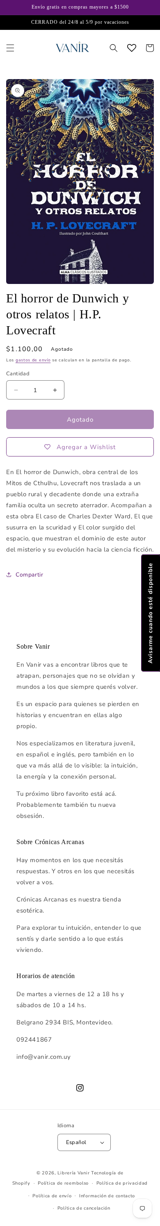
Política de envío (51, 1196)
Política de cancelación (83, 1208)
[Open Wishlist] (132, 48)
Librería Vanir (73, 1173)
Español (76, 1142)
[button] (10, 48)
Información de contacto (107, 1196)
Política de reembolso (63, 1183)
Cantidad (18, 373)
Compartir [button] (29, 575)
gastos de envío (33, 360)
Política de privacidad (122, 1183)
